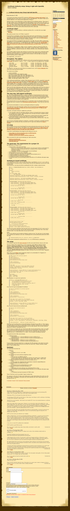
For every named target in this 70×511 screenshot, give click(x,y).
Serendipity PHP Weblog (58, 60)
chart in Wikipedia (42, 68)
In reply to (8, 483)
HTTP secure (44, 37)
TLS (8, 37)
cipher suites (9, 61)
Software (56, 46)
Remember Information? (12, 493)
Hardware (56, 35)
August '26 (59, 18)
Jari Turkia (9, 380)
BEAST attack (31, 81)
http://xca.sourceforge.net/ (14, 139)
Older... (54, 27)
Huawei (56, 37)
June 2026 (54, 26)
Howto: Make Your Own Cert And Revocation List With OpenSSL (22, 133)
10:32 (17, 380)
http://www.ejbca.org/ (13, 141)
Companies (57, 33)
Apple (56, 36)
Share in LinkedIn (27, 380)
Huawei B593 (57, 38)
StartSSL (9, 122)
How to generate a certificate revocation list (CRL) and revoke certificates (27, 129)
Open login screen (56, 58)
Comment (8, 482)
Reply (11, 428)
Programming (57, 44)
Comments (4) (21, 380)
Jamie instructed (23, 242)
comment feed (56, 55)
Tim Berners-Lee (44, 41)
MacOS (56, 42)
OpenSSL (35, 24)
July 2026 (54, 25)
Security (13, 380)
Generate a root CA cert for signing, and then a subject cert (21, 135)
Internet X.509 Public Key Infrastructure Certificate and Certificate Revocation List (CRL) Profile (27, 43)
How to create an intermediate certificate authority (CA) (31, 128)
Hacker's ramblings (12, 7)
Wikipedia (10, 32)
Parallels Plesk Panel (59, 47)
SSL (22, 36)
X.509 (47, 35)
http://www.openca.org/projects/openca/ (17, 140)
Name (7, 468)
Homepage (8, 471)
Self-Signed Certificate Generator (30, 102)
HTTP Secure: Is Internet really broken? (37, 17)
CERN (8, 42)
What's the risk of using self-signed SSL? (29, 107)
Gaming (56, 34)
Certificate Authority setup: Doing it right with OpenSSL (26, 6)
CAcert (43, 121)
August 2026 (55, 24)
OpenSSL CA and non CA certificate (16, 134)
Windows (56, 43)
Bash (17, 252)
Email (7, 470)
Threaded (35, 388)
